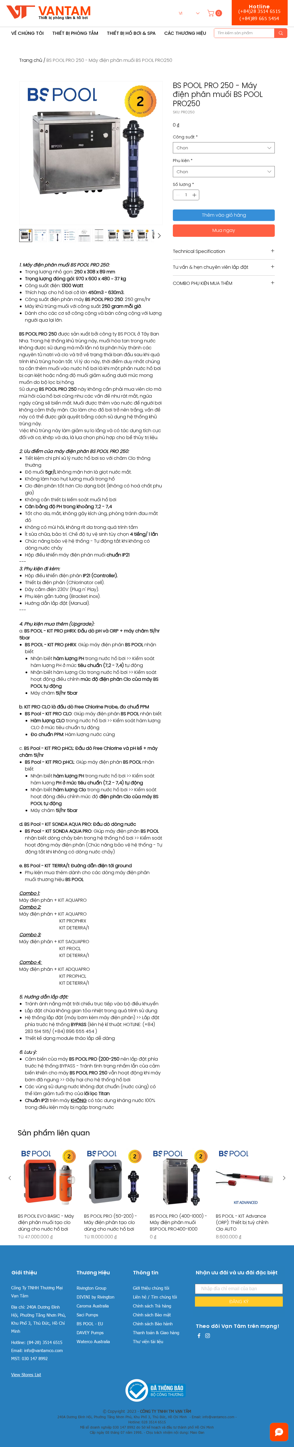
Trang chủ (30, 60)
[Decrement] (177, 195)
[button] (215, 13)
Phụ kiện (183, 160)
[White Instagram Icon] (207, 1335)
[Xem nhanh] (48, 1178)
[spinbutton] (186, 195)
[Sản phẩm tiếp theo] (284, 1178)
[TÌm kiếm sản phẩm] (280, 33)
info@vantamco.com (43, 1351)
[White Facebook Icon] (199, 1335)
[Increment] (194, 195)
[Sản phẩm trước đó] (9, 1178)
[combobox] (224, 147)
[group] (147, 1194)
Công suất (185, 137)
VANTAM (64, 11)
